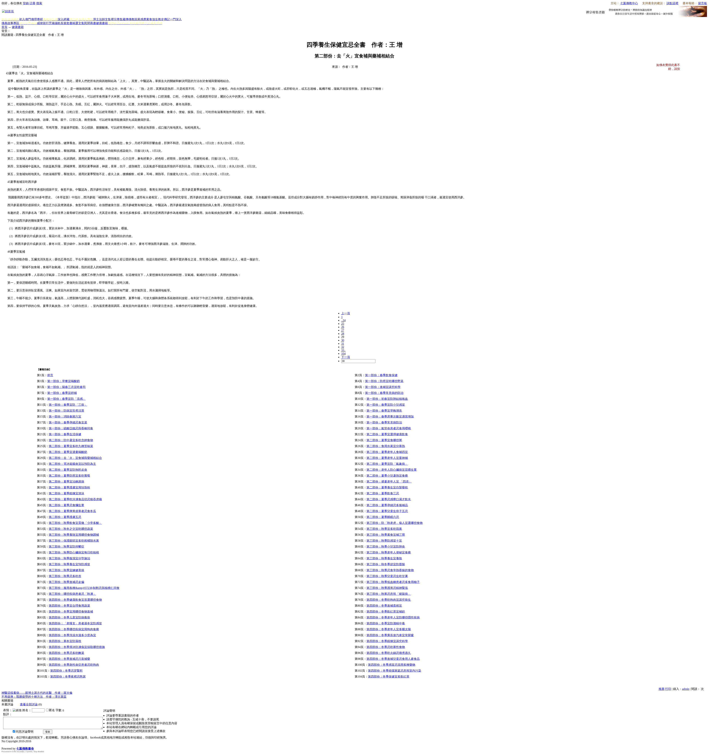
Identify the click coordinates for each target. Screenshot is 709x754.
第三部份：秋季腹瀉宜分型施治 (69, 558)
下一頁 (345, 357)
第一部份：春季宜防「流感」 (66, 398)
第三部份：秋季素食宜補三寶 (386, 534)
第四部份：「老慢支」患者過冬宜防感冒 (75, 623)
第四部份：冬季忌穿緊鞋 (66, 670)
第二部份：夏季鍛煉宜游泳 (66, 493)
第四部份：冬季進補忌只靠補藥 (69, 658)
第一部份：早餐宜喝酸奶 (63, 381)
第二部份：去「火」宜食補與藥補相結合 (75, 457)
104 (343, 353)
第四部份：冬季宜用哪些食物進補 (71, 611)
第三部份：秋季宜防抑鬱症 (66, 546)
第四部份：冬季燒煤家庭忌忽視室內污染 (394, 670)
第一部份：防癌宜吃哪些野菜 (384, 381)
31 (342, 343)
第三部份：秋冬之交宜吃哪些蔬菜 (71, 528)
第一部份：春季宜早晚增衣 (384, 410)
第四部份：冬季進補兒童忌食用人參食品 (393, 658)
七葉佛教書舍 (25, 748)
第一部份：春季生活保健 (65, 434)
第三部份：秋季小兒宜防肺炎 (386, 546)
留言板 (702, 3)
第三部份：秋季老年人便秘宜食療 (389, 552)
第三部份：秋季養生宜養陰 (384, 558)
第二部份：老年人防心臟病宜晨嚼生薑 (392, 469)
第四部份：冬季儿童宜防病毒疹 (69, 617)
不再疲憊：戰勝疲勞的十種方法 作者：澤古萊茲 (33, 696)
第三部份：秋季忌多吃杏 (65, 576)
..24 (343, 320)
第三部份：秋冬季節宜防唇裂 (386, 564)
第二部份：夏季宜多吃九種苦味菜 (71, 446)
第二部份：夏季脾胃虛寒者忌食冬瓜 (72, 511)
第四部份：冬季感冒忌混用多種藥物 (391, 664)
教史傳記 (164, 19)
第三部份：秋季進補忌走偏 (66, 582)
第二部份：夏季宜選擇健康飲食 (387, 434)
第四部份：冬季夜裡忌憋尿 (68, 676)
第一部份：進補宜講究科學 (382, 387)
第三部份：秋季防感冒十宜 (384, 540)
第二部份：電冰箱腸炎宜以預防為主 (72, 463)
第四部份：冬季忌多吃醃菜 (66, 652)
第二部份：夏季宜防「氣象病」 (387, 463)
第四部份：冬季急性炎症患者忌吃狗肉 (74, 664)
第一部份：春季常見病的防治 (384, 392)
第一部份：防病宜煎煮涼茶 (66, 410)
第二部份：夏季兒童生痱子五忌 (387, 511)
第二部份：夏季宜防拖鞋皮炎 (68, 469)
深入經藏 (63, 19)
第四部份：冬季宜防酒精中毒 (386, 623)
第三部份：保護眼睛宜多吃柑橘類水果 (74, 540)
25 (342, 323)
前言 (50, 375)
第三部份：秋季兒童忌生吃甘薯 (387, 576)
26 (342, 327)
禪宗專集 (117, 19)
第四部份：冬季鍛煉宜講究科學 (387, 641)
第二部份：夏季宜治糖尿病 (66, 481)
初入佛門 (25, 19)
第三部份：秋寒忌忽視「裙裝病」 (389, 593)
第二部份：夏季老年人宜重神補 (387, 457)
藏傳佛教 (128, 19)
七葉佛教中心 (629, 3)
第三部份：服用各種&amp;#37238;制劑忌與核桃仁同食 (84, 587)
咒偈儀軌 (55, 23)
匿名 (52, 710)
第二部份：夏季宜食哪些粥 (384, 440)
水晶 (4, 744)
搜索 (39, 3)
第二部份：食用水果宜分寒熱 (386, 446)
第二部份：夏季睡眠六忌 (383, 517)
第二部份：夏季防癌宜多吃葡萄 (69, 475)
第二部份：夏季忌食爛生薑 (66, 505)
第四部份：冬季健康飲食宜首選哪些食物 (75, 599)
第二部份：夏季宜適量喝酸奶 (68, 452)
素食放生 (152, 19)
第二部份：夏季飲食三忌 (383, 493)
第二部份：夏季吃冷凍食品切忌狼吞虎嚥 (75, 499)
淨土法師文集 (102, 19)
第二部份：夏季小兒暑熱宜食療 (387, 475)
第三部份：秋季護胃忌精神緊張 (387, 587)
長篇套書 (66, 23)
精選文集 (78, 23)
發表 (47, 731)
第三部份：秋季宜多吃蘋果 (384, 528)
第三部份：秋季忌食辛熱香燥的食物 (390, 570)
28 (342, 333)
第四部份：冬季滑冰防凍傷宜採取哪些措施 (77, 647)
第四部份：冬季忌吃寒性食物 (386, 647)
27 (342, 330)
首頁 (4, 27)
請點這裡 (672, 3)
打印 (668, 688)
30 (342, 340)
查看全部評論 (29, 704)
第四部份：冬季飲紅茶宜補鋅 (386, 611)
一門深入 (176, 19)
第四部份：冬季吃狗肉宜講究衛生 (389, 599)
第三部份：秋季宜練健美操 (66, 570)
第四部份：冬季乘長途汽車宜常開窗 (390, 635)
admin (685, 688)
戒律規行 (43, 23)
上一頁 (345, 313)
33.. (343, 350)
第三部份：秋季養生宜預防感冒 (69, 564)
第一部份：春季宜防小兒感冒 (386, 404)
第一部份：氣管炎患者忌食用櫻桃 (389, 428)
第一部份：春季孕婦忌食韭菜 (68, 422)
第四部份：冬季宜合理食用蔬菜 (69, 605)
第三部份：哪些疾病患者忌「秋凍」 (72, 593)
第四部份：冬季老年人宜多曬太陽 (389, 629)
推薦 (662, 688)
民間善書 (90, 23)
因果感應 (140, 19)
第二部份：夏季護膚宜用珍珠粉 (69, 487)
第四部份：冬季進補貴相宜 (384, 605)
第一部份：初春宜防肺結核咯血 (387, 398)
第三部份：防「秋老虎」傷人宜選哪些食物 (395, 522)
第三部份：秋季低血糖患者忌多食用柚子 (393, 582)
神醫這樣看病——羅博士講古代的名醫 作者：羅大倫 (36, 692)
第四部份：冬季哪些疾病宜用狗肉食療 (74, 629)
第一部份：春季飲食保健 (381, 375)
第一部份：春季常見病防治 (384, 422)
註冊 (32, 3)
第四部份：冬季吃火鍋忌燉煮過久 (389, 652)
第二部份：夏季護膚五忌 (65, 517)
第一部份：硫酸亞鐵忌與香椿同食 (71, 428)
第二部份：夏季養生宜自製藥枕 (387, 487)
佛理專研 (37, 19)
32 (342, 346)
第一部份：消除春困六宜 (65, 416)
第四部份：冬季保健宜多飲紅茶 (388, 676)
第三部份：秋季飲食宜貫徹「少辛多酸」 (75, 522)
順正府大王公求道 (20, 744)
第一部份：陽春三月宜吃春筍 (66, 387)
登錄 (26, 3)
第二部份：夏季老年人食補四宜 (387, 452)
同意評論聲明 (24, 731)
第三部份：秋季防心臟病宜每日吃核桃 (74, 552)
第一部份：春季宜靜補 (62, 392)
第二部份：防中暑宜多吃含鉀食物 (71, 440)
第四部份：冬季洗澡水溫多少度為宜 (72, 635)
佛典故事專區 (10, 23)
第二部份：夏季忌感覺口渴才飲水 (389, 499)
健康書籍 (102, 23)
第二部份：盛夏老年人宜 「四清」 (389, 481)
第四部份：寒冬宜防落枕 (65, 641)
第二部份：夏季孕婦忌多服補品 (387, 505)
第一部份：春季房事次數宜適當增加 (390, 416)
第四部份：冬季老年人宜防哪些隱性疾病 (393, 617)
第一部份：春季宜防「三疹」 (68, 404)
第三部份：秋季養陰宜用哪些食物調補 (74, 534)
